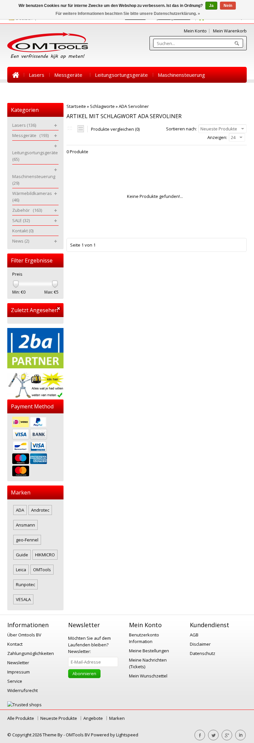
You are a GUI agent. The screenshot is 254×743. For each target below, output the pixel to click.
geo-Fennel (27, 540)
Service (14, 681)
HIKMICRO (45, 555)
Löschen (58, 308)
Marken (117, 718)
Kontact (14, 644)
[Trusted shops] (24, 705)
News (153, 90)
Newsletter (18, 663)
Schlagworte (102, 106)
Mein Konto (195, 31)
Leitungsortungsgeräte (121, 74)
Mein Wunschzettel (148, 676)
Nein (228, 5)
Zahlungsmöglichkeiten (30, 653)
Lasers (36, 74)
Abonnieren (84, 673)
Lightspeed (127, 735)
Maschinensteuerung (183, 74)
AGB (194, 635)
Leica (21, 570)
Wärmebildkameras (34, 90)
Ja (211, 5)
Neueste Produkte (58, 718)
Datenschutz (202, 653)
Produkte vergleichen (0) (115, 129)
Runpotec (25, 584)
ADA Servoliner (134, 106)
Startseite (15, 75)
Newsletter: (89, 644)
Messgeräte (69, 74)
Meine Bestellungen (149, 651)
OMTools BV (78, 735)
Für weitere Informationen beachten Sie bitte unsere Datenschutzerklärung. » (128, 13)
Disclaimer (200, 644)
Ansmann (25, 525)
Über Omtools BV (24, 635)
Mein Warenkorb (230, 31)
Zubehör (77, 90)
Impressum (18, 672)
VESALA (23, 599)
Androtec (40, 510)
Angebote (93, 718)
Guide (22, 555)
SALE (103, 90)
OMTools (42, 570)
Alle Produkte (20, 718)
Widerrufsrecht (22, 690)
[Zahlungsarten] (35, 447)
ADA (20, 510)
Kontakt (128, 90)
